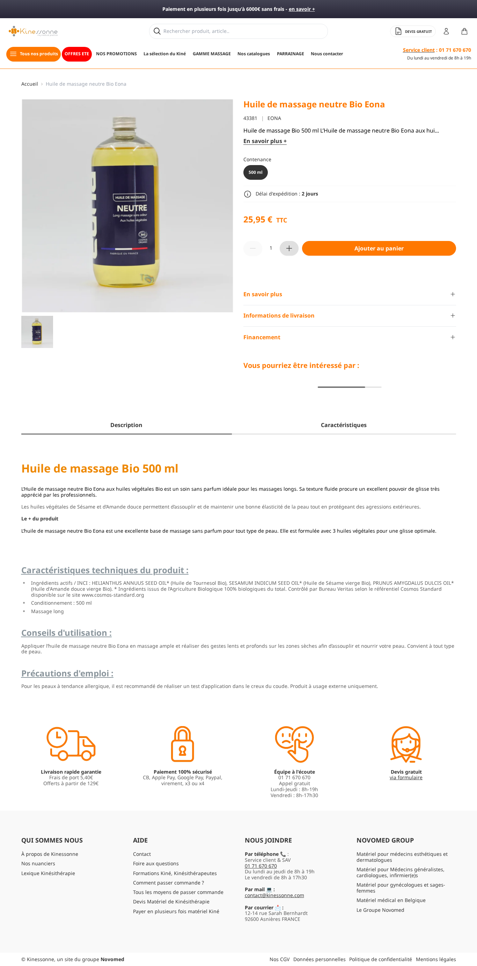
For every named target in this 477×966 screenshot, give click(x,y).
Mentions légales (436, 959)
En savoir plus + (265, 141)
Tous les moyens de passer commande (178, 892)
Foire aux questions (156, 863)
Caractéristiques (344, 425)
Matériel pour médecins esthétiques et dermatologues (402, 857)
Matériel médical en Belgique (391, 900)
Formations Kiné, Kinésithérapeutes (175, 873)
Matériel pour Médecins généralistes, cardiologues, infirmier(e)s (401, 872)
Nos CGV (279, 959)
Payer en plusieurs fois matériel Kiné (176, 911)
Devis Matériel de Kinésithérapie (171, 901)
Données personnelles (319, 959)
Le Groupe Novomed (380, 910)
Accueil (29, 84)
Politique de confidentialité (380, 959)
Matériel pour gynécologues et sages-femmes (401, 887)
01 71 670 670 (261, 865)
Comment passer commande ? (168, 882)
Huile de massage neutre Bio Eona (86, 84)
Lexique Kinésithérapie (48, 873)
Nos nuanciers (38, 863)
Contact (142, 854)
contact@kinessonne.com (274, 895)
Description (126, 425)
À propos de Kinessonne (49, 854)
